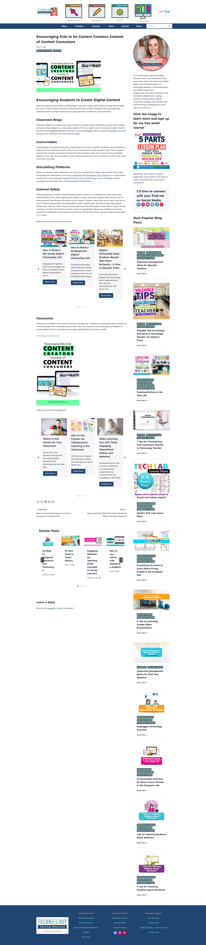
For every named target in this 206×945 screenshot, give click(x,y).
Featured (141, 252)
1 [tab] (76, 307)
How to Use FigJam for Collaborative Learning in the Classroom (52, 442)
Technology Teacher (145, 258)
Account (125, 26)
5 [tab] (85, 307)
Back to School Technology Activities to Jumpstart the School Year (53, 513)
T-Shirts (86, 932)
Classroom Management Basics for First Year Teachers (150, 674)
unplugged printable (146, 722)
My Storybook (75, 175)
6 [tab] (87, 307)
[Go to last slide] (42, 560)
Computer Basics (144, 769)
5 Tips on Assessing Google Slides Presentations (147, 624)
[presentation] (48, 541)
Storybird (106, 175)
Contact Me (153, 932)
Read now (142, 273)
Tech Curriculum (86, 923)
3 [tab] (81, 307)
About (111, 26)
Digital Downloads (86, 918)
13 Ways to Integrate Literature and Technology (48, 561)
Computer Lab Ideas (145, 380)
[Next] (121, 560)
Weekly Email (120, 923)
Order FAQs (153, 923)
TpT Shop (86, 937)
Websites (57, 50)
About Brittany (119, 927)
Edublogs (113, 131)
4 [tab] (83, 307)
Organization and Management (150, 255)
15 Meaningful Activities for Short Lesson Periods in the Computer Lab (150, 782)
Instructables (42, 147)
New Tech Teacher (44, 50)
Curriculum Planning (146, 503)
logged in (52, 608)
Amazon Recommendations (86, 927)
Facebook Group (120, 918)
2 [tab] (78, 307)
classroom (141, 667)
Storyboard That (93, 175)
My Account (153, 918)
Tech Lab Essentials (145, 385)
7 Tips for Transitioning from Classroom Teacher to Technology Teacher (150, 444)
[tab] (77, 586)
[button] (38, 269)
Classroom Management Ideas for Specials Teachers (150, 265)
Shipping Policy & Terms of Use (153, 927)
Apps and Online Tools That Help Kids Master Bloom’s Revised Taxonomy (107, 513)
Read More (50, 282)
